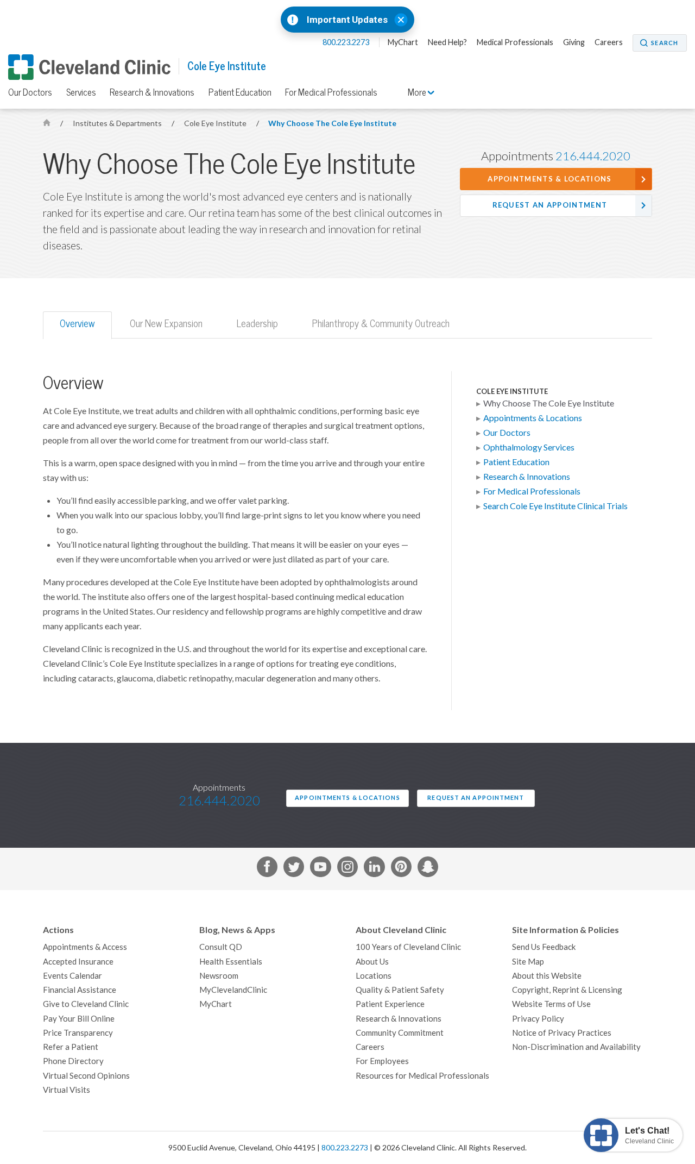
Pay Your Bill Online (79, 1018)
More (418, 92)
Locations (373, 976)
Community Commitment (400, 1033)
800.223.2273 (347, 42)
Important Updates (347, 20)
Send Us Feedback (544, 947)
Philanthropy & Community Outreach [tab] (381, 323)
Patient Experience (390, 1004)
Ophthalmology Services (528, 447)
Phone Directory (73, 1061)
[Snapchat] (428, 868)
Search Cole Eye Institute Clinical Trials (555, 505)
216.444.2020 (592, 156)
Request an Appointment (550, 205)
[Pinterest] (401, 868)
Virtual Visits (66, 1090)
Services (81, 92)
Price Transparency (78, 1033)
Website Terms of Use (551, 1004)
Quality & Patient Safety (400, 990)
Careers (609, 42)
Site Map (528, 961)
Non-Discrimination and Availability (576, 1047)
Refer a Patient (70, 1047)
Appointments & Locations (549, 179)
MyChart (403, 42)
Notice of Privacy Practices (561, 1033)
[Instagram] (347, 868)
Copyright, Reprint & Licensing (567, 990)
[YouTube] (320, 868)
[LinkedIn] (374, 868)
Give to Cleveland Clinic (86, 1004)
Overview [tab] (77, 323)
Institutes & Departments (118, 123)
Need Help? (447, 42)
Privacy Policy (538, 1018)
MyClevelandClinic (233, 990)
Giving (574, 42)
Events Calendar (72, 976)
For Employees (382, 1061)
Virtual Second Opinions (86, 1076)
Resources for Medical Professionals (422, 1076)
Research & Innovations (152, 92)
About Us (372, 961)
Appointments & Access (85, 947)
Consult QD (220, 947)
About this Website (547, 976)
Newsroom (218, 976)
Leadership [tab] (257, 323)
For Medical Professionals (331, 92)
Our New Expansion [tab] (166, 323)
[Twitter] (293, 868)
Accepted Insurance (78, 961)
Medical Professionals (515, 42)
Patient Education (239, 92)
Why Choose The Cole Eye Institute (332, 123)
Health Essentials (230, 961)
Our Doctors (30, 92)
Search (664, 43)
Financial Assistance (79, 990)
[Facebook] (267, 868)
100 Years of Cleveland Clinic (408, 947)
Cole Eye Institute (226, 66)
